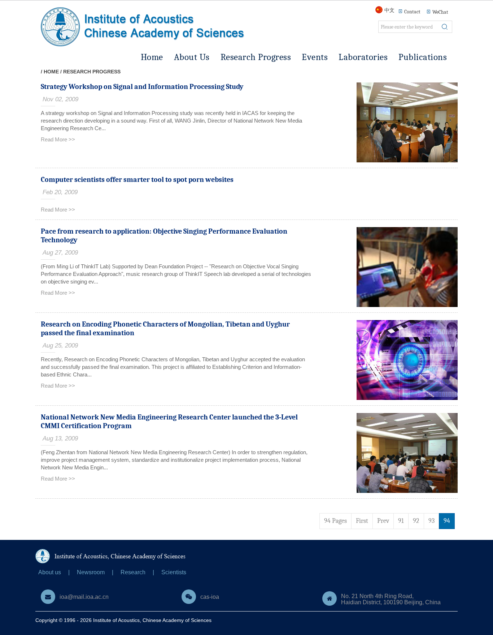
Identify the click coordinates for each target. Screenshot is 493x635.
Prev (383, 521)
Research (133, 572)
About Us (192, 57)
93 (431, 521)
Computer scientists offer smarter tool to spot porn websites (137, 179)
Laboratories (363, 57)
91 (401, 521)
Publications (422, 57)
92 (416, 521)
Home (152, 57)
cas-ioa (209, 597)
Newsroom (91, 572)
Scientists (173, 572)
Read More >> (58, 139)
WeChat (440, 12)
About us (49, 572)
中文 (389, 10)
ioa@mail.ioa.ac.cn (84, 597)
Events (315, 57)
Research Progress (256, 57)
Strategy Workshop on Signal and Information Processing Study (142, 86)
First (362, 521)
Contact (412, 12)
